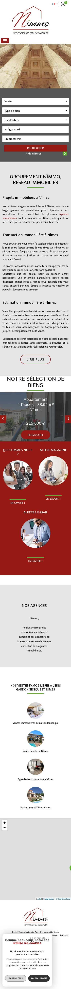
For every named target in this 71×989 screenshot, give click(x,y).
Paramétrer (16, 978)
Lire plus (35, 359)
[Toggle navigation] (5, 40)
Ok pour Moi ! (39, 978)
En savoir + (35, 434)
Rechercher (35, 148)
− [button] (4, 827)
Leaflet (39, 898)
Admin (54, 935)
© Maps (48, 898)
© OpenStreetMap (63, 898)
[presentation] (3, 419)
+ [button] (4, 823)
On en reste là (37, 937)
